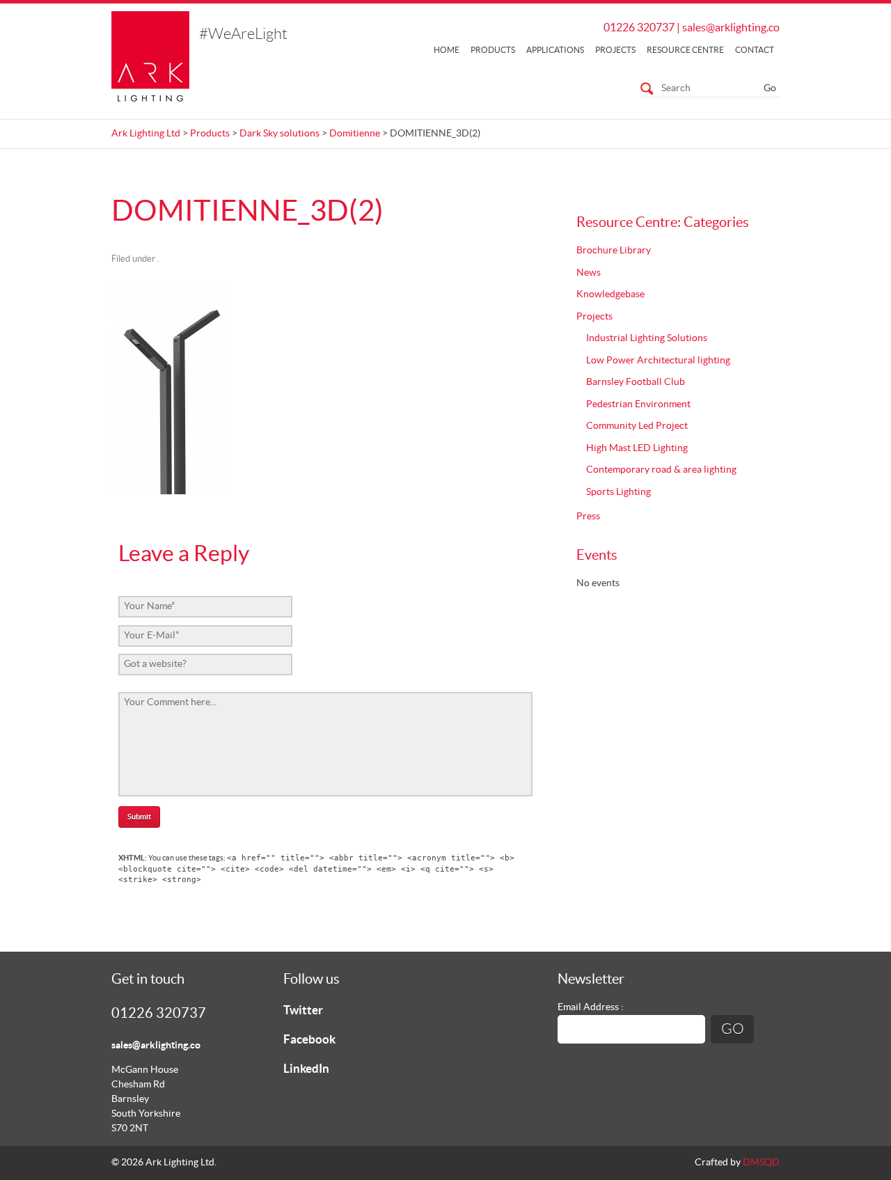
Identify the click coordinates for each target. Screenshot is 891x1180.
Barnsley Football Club (635, 382)
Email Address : (591, 1007)
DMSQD (761, 1162)
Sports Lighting (618, 492)
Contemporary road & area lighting (661, 470)
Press (588, 516)
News (588, 273)
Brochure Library (613, 250)
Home (446, 50)
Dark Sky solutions (279, 134)
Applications (555, 50)
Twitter (303, 1010)
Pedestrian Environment (638, 404)
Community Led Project (637, 426)
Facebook (309, 1040)
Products (493, 50)
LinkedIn (306, 1069)
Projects (615, 50)
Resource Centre (685, 50)
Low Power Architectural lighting (658, 360)
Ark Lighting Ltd (145, 134)
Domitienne (354, 134)
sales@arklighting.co (731, 27)
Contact (754, 50)
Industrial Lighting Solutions (646, 338)
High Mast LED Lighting (637, 448)
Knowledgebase (610, 294)
